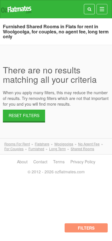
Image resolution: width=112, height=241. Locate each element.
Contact (40, 161)
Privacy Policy (82, 161)
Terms (59, 161)
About (22, 161)
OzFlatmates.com (16, 9)
